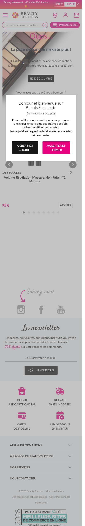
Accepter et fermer (56, 148)
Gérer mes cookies (25, 148)
